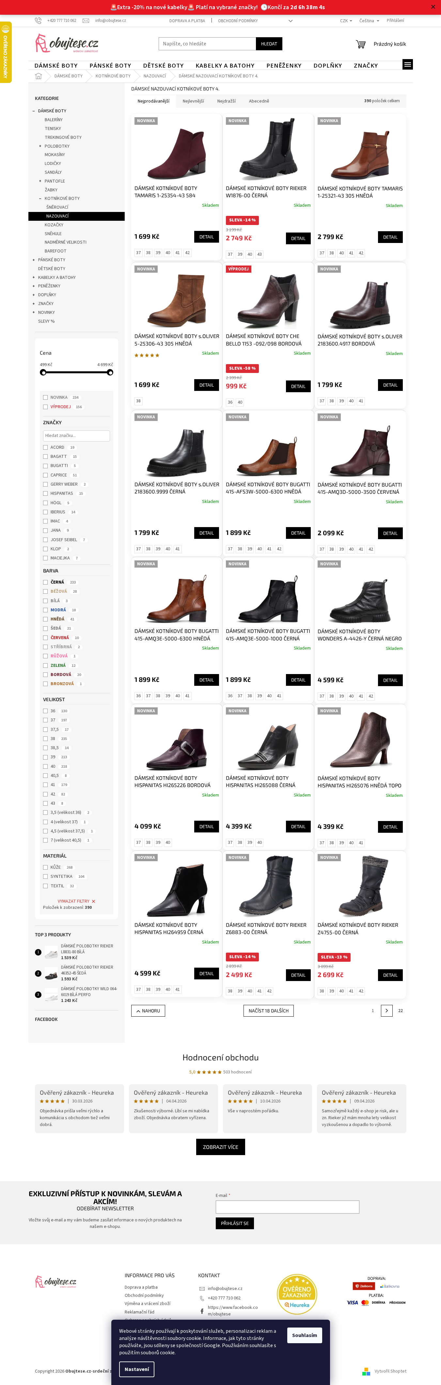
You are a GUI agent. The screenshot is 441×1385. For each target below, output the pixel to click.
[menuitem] (56, 65)
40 (59, 766)
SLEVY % (46, 321)
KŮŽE (61, 867)
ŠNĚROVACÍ (57, 207)
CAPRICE (64, 475)
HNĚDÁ (62, 619)
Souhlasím (304, 1335)
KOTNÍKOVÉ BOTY (62, 198)
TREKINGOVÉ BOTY (63, 137)
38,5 (60, 748)
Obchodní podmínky (238, 21)
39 (59, 757)
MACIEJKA (64, 558)
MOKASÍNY (55, 155)
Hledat (269, 43)
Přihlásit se (235, 1223)
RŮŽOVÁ (63, 656)
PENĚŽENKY (49, 286)
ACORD (62, 447)
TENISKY (53, 128)
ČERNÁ (63, 582)
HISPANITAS (67, 493)
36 (59, 711)
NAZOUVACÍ (57, 216)
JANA (60, 530)
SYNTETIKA (67, 876)
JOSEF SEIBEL (68, 540)
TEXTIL (62, 886)
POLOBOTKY (57, 146)
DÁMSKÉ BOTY (52, 111)
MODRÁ (63, 610)
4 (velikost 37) (68, 822)
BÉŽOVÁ (64, 591)
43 (57, 803)
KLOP (60, 549)
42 (58, 794)
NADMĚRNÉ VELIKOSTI (66, 242)
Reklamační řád (139, 1312)
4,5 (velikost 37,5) (72, 831)
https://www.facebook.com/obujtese (233, 1310)
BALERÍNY (54, 120)
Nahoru (151, 1010)
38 (59, 738)
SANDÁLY (53, 172)
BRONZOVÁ (66, 684)
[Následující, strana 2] (387, 1011)
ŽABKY (51, 190)
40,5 (59, 775)
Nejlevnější (193, 101)
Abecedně (259, 101)
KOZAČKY (54, 225)
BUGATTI (63, 465)
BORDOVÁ (66, 674)
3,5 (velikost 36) (70, 812)
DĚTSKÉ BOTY (51, 269)
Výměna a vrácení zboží (147, 1303)
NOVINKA (64, 397)
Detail (206, 236)
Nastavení (137, 1369)
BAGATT (64, 456)
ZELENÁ (63, 665)
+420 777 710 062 (224, 1298)
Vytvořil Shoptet (390, 1371)
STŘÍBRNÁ (65, 647)
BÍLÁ (59, 601)
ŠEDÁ (61, 628)
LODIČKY (53, 163)
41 (59, 784)
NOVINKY (46, 312)
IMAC (59, 521)
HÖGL (60, 503)
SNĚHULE (53, 234)
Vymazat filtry (73, 901)
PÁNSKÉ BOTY (51, 260)
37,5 (60, 729)
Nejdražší (226, 101)
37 (59, 720)
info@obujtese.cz (225, 1288)
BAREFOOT (56, 251)
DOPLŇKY (47, 295)
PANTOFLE (55, 181)
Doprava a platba (187, 21)
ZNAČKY (46, 303)
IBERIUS (63, 512)
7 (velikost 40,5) (70, 840)
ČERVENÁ (65, 638)
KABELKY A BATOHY (57, 277)
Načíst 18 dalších (269, 1010)
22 (400, 1010)
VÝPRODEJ (66, 407)
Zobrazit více (220, 1147)
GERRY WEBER (68, 484)
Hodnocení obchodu (220, 1057)
